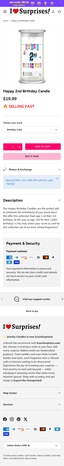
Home (5, 21)
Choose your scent (12, 122)
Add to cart (43, 146)
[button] (59, 11)
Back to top (32, 311)
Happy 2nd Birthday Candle (23, 21)
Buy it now (32, 156)
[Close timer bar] (61, 2)
